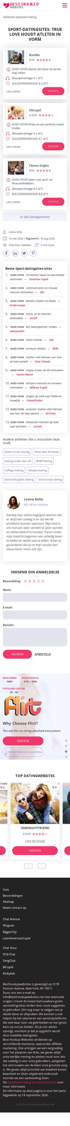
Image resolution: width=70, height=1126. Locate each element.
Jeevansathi (17, 331)
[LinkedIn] (15, 253)
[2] (30, 581)
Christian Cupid (38, 279)
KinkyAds (9, 973)
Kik (42, 292)
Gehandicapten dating (19, 479)
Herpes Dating (37, 470)
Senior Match (25, 374)
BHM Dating (44, 461)
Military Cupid (38, 387)
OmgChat (9, 961)
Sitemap (8, 902)
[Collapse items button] (35, 217)
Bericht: (8, 625)
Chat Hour (10, 948)
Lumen (37, 426)
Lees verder (13, 91)
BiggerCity (10, 932)
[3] (34, 581)
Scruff (33, 318)
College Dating (13, 470)
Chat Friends (42, 361)
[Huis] (24, 5)
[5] (43, 581)
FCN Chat (9, 954)
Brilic (56, 348)
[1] (25, 581)
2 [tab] (66, 746)
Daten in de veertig (16, 451)
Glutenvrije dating (50, 479)
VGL (51, 339)
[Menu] (64, 5)
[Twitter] (24, 253)
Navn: (7, 590)
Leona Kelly (33, 499)
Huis (6, 890)
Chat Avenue (11, 919)
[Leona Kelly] (13, 502)
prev (28, 866)
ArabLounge (17, 305)
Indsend (17, 654)
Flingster (9, 925)
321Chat (51, 413)
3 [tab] (66, 751)
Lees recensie (35, 841)
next (42, 866)
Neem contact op (14, 908)
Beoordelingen (13, 896)
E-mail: (8, 607)
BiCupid (8, 967)
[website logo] (16, 57)
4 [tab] (66, 757)
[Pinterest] (33, 253)
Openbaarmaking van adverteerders (32, 1082)
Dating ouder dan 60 (17, 461)
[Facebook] (6, 253)
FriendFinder (35, 400)
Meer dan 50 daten (46, 451)
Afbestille (43, 654)
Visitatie (53, 91)
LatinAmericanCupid (16, 938)
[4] (38, 581)
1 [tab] (66, 741)
